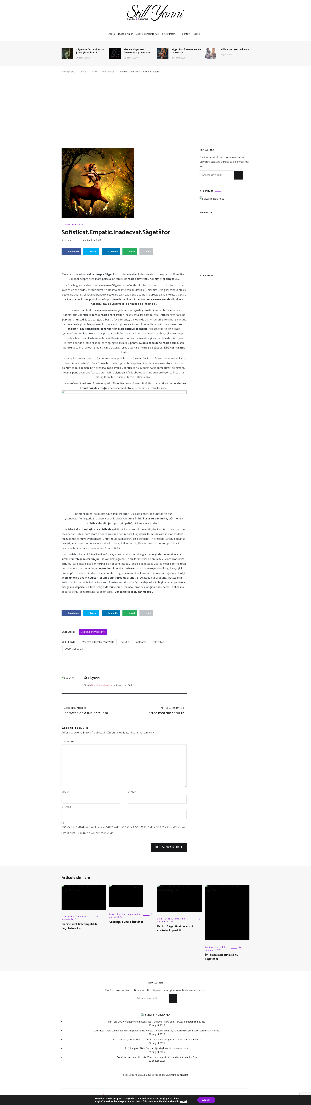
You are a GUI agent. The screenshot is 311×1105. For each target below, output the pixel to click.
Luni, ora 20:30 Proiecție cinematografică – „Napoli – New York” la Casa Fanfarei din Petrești (156, 1021)
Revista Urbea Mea (159, 1015)
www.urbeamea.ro (177, 1074)
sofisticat (158, 642)
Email (132, 792)
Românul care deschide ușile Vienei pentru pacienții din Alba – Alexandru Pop (157, 1057)
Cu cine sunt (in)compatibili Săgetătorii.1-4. (79, 926)
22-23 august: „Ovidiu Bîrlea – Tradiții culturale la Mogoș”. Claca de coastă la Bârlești (157, 1039)
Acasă (112, 33)
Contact (186, 33)
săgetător (141, 642)
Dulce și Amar (125, 33)
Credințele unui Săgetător (126, 921)
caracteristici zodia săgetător (97, 642)
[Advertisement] (155, 112)
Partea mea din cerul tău (166, 711)
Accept (206, 1099)
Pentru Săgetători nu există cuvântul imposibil (175, 928)
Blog (111, 914)
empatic (125, 642)
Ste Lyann (67, 240)
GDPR (197, 33)
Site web (66, 807)
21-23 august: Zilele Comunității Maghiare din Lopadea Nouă (157, 1048)
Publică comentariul (169, 847)
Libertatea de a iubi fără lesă (85, 711)
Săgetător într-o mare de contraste (186, 51)
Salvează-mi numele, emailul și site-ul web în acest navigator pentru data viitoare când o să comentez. (123, 827)
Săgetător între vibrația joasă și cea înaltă (90, 51)
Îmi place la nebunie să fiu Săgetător (221, 957)
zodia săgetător (74, 648)
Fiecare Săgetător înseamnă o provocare (137, 51)
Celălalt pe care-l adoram (234, 49)
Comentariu (69, 741)
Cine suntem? (169, 33)
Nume (66, 792)
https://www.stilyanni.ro (102, 685)
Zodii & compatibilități (147, 33)
